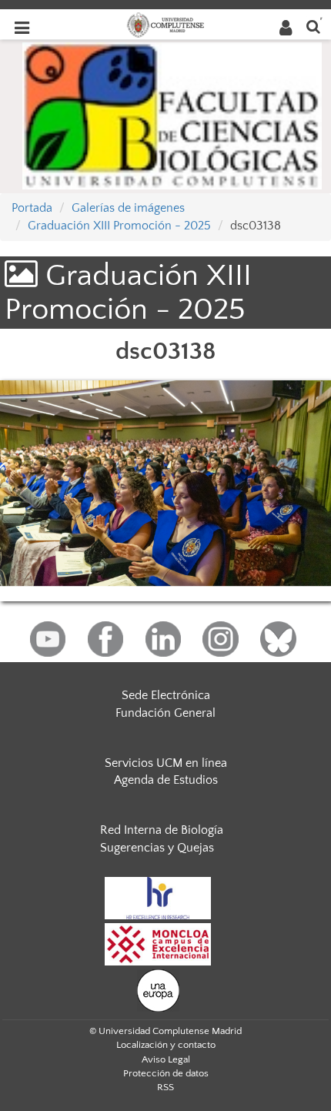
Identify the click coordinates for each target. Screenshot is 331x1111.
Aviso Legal (166, 1059)
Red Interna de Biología (161, 830)
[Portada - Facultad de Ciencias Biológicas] (172, 115)
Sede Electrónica (166, 695)
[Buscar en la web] (313, 25)
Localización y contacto (166, 1044)
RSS (165, 1087)
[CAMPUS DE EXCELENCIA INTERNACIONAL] (158, 943)
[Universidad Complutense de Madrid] (165, 24)
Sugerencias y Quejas (157, 848)
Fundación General (165, 713)
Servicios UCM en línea (166, 763)
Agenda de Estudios (166, 780)
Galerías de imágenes (128, 208)
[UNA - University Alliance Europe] (158, 989)
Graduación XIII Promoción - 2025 (119, 226)
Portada (32, 208)
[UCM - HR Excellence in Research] (158, 897)
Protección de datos (166, 1073)
